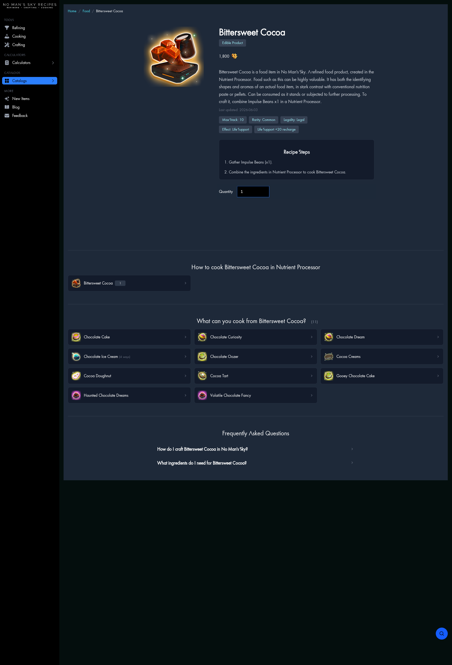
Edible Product (232, 42)
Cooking (19, 36)
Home (72, 10)
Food (86, 10)
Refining (18, 27)
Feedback (20, 115)
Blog (16, 107)
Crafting (18, 44)
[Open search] (442, 634)
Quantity (226, 191)
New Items (20, 98)
